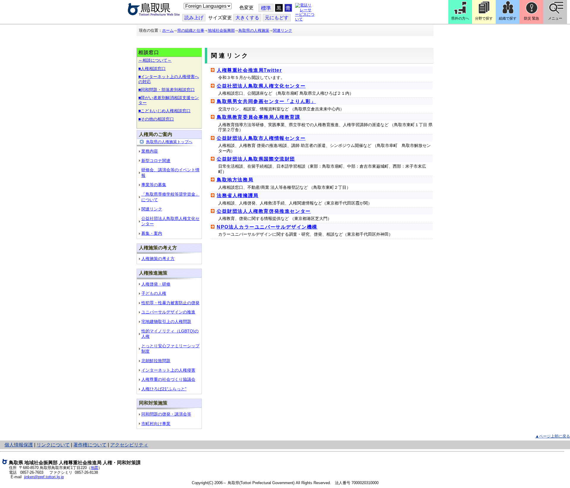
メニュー (555, 18)
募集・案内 (151, 233)
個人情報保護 (18, 444)
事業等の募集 (153, 184)
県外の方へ (460, 18)
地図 (94, 467)
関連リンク (282, 30)
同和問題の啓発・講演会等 (166, 414)
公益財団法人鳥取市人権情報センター (261, 138)
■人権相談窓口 (152, 68)
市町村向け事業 (155, 423)
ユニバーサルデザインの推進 (168, 312)
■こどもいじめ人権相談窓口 (164, 110)
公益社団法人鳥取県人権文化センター (261, 85)
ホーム (168, 30)
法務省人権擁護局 (238, 195)
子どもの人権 (153, 293)
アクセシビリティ (129, 444)
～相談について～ (155, 60)
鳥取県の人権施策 (253, 30)
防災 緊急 (531, 18)
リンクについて (53, 444)
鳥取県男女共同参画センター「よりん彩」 (266, 101)
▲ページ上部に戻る (552, 436)
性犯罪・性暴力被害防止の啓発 (170, 302)
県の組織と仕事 (190, 30)
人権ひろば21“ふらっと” (163, 388)
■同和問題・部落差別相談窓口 (166, 89)
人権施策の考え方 (158, 258)
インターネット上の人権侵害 (168, 370)
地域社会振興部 (221, 30)
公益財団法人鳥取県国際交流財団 (256, 158)
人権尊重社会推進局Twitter (249, 70)
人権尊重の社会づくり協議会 (168, 379)
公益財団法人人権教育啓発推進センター (264, 211)
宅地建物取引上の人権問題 (166, 321)
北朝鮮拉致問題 (155, 360)
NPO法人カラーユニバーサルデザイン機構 (267, 226)
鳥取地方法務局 (235, 179)
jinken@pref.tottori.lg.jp (44, 477)
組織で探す (508, 18)
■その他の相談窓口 (156, 119)
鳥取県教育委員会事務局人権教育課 (258, 117)
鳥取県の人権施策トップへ (169, 142)
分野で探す (484, 18)
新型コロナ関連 (155, 160)
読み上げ (193, 17)
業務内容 (149, 151)
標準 (266, 8)
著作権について (90, 444)
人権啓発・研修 (155, 284)
